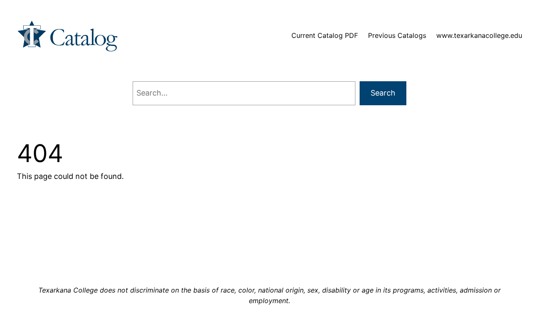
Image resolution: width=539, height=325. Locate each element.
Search (383, 92)
